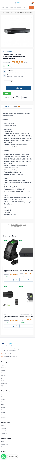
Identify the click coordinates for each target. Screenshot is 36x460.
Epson (3, 404)
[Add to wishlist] (26, 241)
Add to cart (19, 88)
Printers (3, 370)
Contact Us (4, 433)
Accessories (4, 365)
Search (31, 7)
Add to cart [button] (17, 280)
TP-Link (3, 412)
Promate (3, 418)
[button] (31, 3)
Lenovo (3, 402)
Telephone (4, 383)
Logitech (3, 410)
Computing (4, 368)
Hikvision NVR (23, 12)
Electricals (3, 381)
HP (2, 394)
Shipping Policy (5, 447)
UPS (2, 378)
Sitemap (3, 428)
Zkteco (26, 314)
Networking (4, 373)
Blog (2, 426)
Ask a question (8, 51)
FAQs (2, 441)
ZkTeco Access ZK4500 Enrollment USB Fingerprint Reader (15, 270)
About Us (3, 431)
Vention (3, 399)
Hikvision (17, 12)
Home (2, 12)
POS (2, 386)
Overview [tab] (6, 106)
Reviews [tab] (16, 106)
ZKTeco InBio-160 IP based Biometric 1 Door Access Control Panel (15, 316)
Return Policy (4, 444)
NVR (19, 226)
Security (7, 12)
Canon (3, 397)
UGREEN (3, 407)
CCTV (12, 12)
